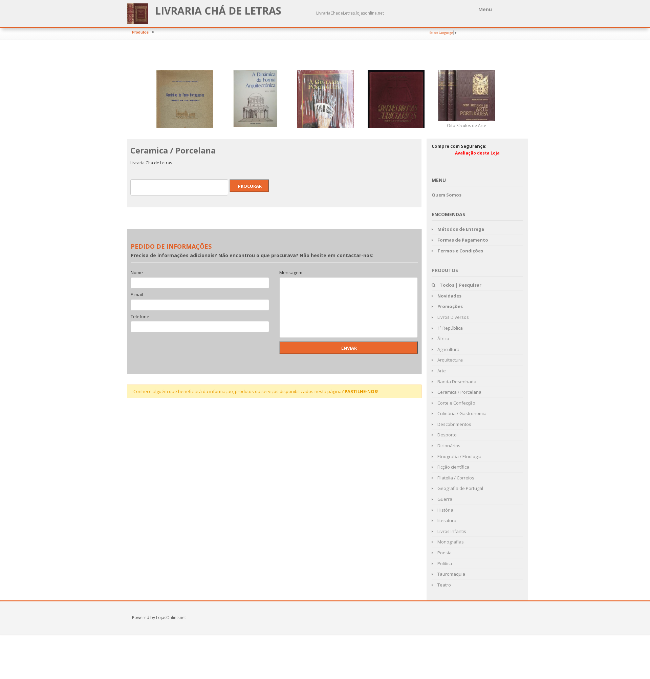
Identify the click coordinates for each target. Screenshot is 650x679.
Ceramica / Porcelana (458, 392)
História (444, 510)
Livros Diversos (452, 317)
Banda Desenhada (456, 381)
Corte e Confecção (455, 403)
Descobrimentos (453, 424)
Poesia (444, 553)
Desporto (446, 435)
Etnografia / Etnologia (458, 456)
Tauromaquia (450, 574)
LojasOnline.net (171, 617)
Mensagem (290, 272)
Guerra (444, 499)
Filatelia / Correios (455, 478)
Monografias (450, 542)
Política (444, 563)
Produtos (140, 32)
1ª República (449, 328)
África (442, 338)
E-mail (137, 294)
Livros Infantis (451, 531)
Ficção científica (452, 467)
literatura (446, 520)
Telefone (140, 317)
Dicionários (448, 446)
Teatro (443, 585)
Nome (137, 272)
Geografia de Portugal (459, 488)
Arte (441, 371)
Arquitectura (449, 360)
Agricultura (447, 349)
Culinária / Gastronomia (461, 413)
